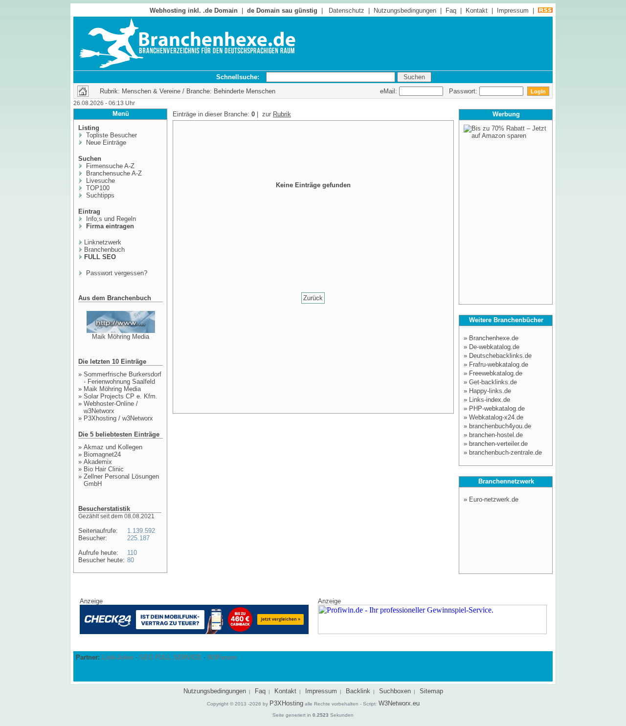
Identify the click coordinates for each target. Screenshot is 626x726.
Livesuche (99, 180)
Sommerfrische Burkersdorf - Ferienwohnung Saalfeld (122, 378)
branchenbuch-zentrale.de (505, 452)
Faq (451, 10)
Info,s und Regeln (110, 218)
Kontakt (477, 10)
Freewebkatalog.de (495, 373)
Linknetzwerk (102, 242)
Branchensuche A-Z (113, 173)
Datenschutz (346, 10)
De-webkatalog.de (494, 347)
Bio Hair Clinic (104, 469)
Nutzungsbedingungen (405, 10)
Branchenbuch (104, 249)
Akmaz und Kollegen (113, 447)
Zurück (313, 298)
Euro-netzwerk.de (493, 499)
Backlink (358, 691)
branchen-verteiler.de (498, 443)
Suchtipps (99, 195)
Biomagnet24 (102, 454)
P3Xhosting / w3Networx (118, 418)
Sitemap (431, 691)
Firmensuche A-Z (109, 166)
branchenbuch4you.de (500, 426)
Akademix (98, 461)
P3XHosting (286, 703)
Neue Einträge (105, 142)
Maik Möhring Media (120, 336)
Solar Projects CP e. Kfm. (120, 396)
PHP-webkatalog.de (497, 408)
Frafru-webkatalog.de (498, 364)
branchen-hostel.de (496, 435)
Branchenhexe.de (493, 338)
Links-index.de (489, 399)
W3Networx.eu (399, 703)
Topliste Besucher (110, 135)
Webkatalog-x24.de (496, 417)
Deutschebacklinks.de (500, 355)
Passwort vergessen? (115, 273)
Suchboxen (395, 691)
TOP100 (97, 188)
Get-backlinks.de (493, 382)
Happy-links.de (490, 391)
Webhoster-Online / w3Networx (111, 407)
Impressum (513, 10)
